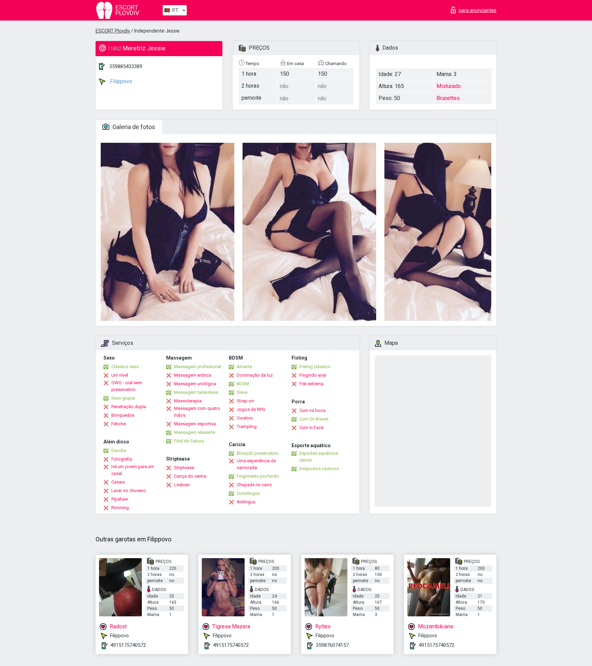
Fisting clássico (315, 366)
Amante (244, 366)
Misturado (448, 86)
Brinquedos (122, 415)
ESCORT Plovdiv (113, 31)
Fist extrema (311, 383)
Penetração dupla (128, 406)
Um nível (119, 375)
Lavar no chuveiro (128, 490)
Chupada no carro (254, 484)
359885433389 (125, 66)
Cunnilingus (248, 493)
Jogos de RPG (251, 409)
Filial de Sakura (189, 440)
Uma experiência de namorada (256, 464)
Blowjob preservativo (258, 453)
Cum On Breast (314, 419)
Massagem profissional (197, 366)
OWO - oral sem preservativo (126, 386)
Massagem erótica (192, 375)
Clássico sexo (125, 366)
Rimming (120, 507)
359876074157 (332, 645)
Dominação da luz (255, 375)
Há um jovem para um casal (132, 470)
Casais (118, 482)
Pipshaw (119, 499)
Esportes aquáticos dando (318, 457)
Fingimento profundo (258, 476)
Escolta (118, 450)
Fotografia (121, 459)
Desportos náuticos (319, 468)
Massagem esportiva (195, 423)
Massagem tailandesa (196, 392)
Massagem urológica (195, 383)
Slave (242, 392)
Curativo (245, 417)
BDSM (243, 383)
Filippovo (120, 81)
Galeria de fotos (133, 126)
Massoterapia (187, 400)
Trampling (247, 426)
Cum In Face (311, 427)
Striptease (184, 467)
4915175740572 (128, 645)
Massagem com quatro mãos (197, 412)
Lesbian (182, 484)
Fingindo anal (312, 375)
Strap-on (245, 400)
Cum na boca (312, 410)
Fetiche (118, 423)
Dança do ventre (190, 476)
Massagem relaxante (194, 432)
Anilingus (246, 501)
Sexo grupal (123, 398)
